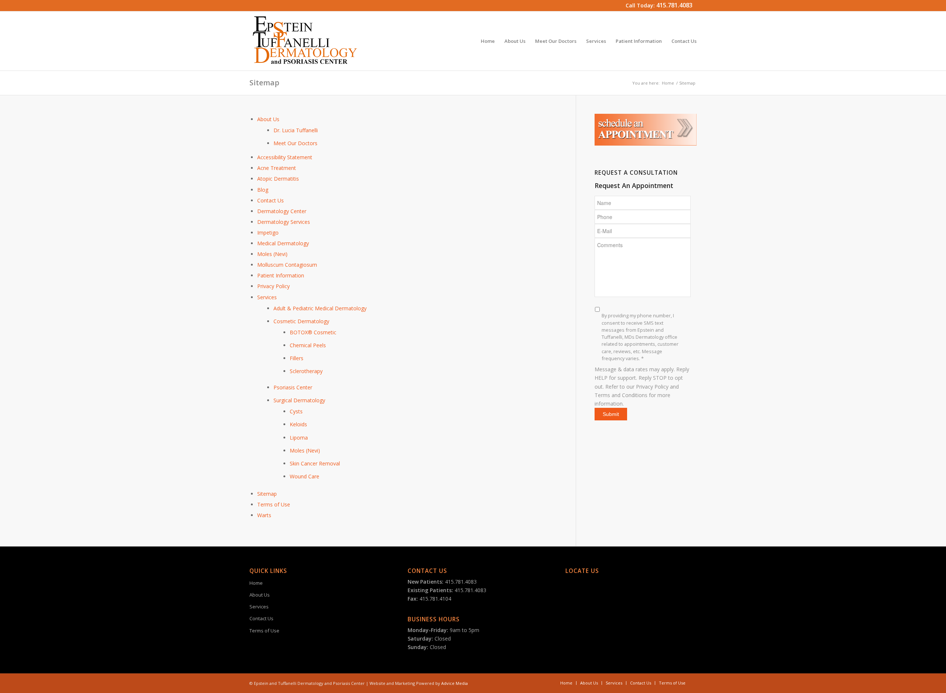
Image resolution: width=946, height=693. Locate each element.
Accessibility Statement (284, 157)
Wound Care (304, 476)
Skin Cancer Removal (315, 463)
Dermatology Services (283, 221)
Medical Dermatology (283, 243)
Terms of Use (273, 504)
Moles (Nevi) (272, 253)
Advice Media (454, 683)
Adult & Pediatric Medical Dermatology (320, 308)
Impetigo (268, 232)
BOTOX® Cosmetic (313, 332)
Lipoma (299, 437)
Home (668, 83)
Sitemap (264, 83)
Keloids (298, 424)
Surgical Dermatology (299, 400)
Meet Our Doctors (295, 143)
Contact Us (270, 200)
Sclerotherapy (306, 371)
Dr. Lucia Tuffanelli (295, 130)
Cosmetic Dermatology (301, 321)
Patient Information (280, 275)
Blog (262, 189)
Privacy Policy (273, 286)
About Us (268, 119)
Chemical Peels (308, 345)
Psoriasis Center (292, 387)
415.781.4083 (674, 5)
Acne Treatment (276, 167)
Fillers (296, 358)
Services (267, 297)
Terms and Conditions (621, 395)
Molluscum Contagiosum (287, 264)
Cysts (296, 411)
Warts (264, 515)
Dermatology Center (281, 211)
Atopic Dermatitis (278, 178)
